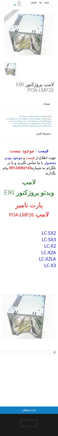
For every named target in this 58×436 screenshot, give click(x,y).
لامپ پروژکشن (26, 118)
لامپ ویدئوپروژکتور (18, 126)
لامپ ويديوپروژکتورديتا (23, 123)
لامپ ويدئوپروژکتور (36, 121)
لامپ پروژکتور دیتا (24, 116)
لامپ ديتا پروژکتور (15, 118)
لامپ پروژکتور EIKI (36, 116)
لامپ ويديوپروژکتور (37, 123)
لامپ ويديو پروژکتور (23, 121)
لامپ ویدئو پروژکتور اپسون (33, 126)
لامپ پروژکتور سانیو (38, 118)
